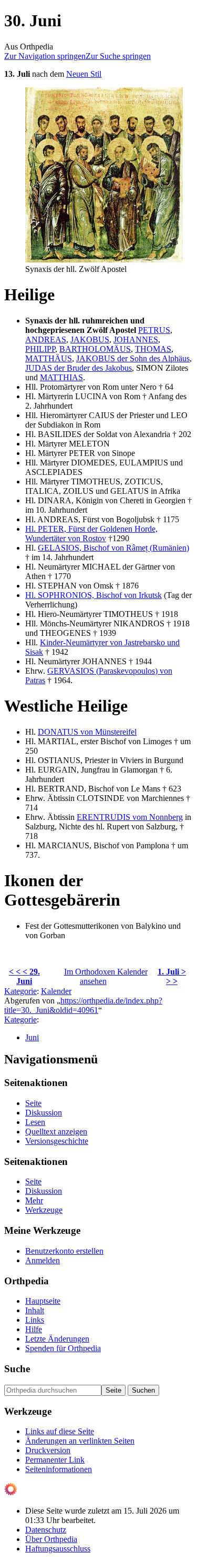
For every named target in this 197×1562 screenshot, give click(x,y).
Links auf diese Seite (59, 1431)
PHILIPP (40, 348)
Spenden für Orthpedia (63, 1348)
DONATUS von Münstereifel (87, 731)
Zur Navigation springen (45, 56)
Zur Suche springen (118, 56)
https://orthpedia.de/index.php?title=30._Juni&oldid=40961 (83, 1005)
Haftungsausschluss (57, 1548)
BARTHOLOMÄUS (95, 348)
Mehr (34, 1200)
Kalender (56, 991)
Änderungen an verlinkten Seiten (79, 1440)
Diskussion (43, 1112)
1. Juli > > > (172, 976)
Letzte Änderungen (57, 1338)
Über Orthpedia (51, 1539)
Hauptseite (42, 1300)
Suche (17, 1368)
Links (34, 1319)
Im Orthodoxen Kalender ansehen (106, 976)
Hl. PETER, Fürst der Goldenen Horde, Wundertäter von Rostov (91, 533)
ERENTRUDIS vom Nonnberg (130, 817)
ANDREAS (45, 339)
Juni (32, 1037)
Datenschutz (45, 1529)
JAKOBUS (89, 339)
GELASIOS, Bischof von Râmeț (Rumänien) (113, 547)
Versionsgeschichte (56, 1141)
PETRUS (154, 330)
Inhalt (34, 1310)
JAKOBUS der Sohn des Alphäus (133, 358)
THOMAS (153, 348)
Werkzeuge (44, 1209)
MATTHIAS (61, 377)
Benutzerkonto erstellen (64, 1250)
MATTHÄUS (48, 358)
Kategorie (20, 991)
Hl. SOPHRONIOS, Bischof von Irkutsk (93, 595)
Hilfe (33, 1329)
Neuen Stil (83, 73)
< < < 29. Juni (24, 976)
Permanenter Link (55, 1459)
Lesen (35, 1122)
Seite (33, 1103)
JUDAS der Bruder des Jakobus (78, 367)
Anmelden (42, 1260)
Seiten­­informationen (58, 1469)
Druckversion (47, 1450)
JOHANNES (135, 339)
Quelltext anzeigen (56, 1131)
